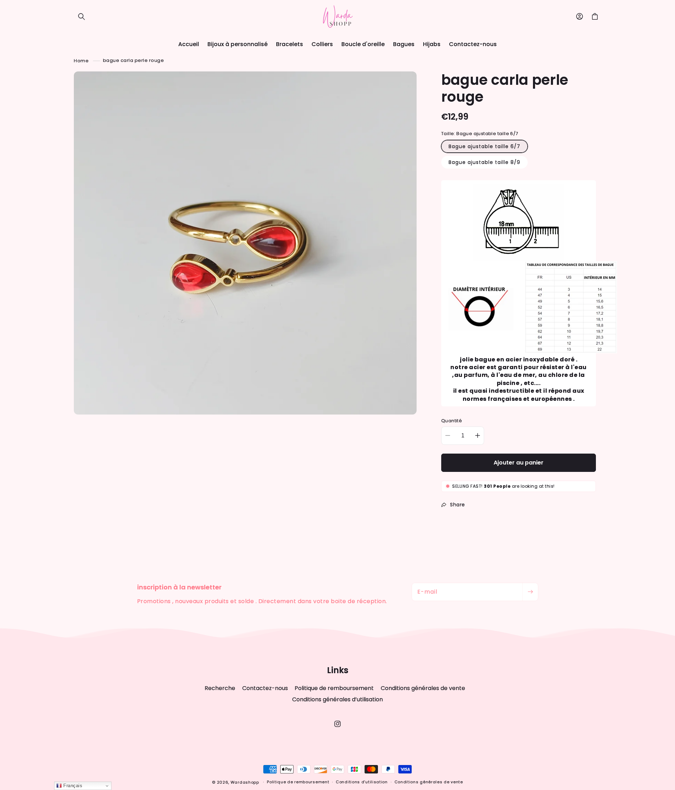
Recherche (220, 688)
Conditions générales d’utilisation (337, 699)
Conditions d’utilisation (362, 782)
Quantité (451, 420)
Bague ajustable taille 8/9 (484, 162)
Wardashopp (245, 782)
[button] (81, 16)
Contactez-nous (265, 688)
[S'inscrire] (530, 592)
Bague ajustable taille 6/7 (484, 146)
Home (81, 60)
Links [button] (337, 670)
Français (72, 785)
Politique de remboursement (334, 688)
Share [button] (457, 504)
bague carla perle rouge (133, 60)
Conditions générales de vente (423, 688)
